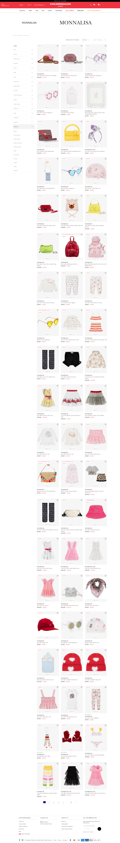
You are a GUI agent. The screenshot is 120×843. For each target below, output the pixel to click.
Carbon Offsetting (24, 833)
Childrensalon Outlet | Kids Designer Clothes (60, 5)
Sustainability (65, 823)
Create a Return (22, 823)
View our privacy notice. (88, 831)
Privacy (59, 840)
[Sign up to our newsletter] (99, 829)
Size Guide (21, 828)
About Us (64, 821)
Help (20, 831)
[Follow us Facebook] (19, 840)
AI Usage (65, 840)
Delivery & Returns (23, 826)
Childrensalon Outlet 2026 (37, 840)
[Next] (76, 802)
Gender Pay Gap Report (67, 826)
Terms (55, 840)
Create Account (5, 5)
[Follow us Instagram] (22, 840)
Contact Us (21, 821)
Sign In (3, 4)
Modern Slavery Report (67, 828)
